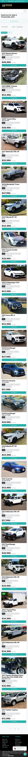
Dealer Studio (11, 755)
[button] (25, 11)
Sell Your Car (5, 745)
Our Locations (18, 742)
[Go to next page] (18, 729)
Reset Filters (4, 32)
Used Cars (4, 742)
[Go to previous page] (9, 729)
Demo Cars (5, 740)
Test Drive (4, 747)
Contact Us (18, 740)
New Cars (4, 739)
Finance (4, 744)
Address (12, 1)
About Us (17, 739)
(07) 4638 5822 (21, 1)
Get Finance (14, 65)
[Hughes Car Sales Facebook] (3, 1)
